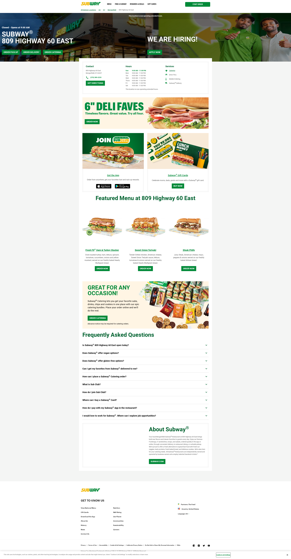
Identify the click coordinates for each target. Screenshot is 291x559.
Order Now (92, 121)
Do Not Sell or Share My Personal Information (159, 545)
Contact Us (85, 534)
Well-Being (117, 512)
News (83, 529)
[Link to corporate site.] (90, 497)
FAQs (178, 545)
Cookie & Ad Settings (117, 545)
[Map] (113, 445)
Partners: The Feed (188, 504)
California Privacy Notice (134, 545)
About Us (84, 521)
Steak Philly (189, 250)
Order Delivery (31, 52)
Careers (116, 529)
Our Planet (117, 517)
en (183, 514)
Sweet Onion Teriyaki (145, 250)
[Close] (287, 554)
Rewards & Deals (137, 4)
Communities (118, 521)
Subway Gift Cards (178, 175)
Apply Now (154, 52)
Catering (172, 70)
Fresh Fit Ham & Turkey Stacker (102, 250)
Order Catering (53, 52)
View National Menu (88, 508)
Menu (109, 4)
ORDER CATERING (97, 318)
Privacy (83, 545)
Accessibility (103, 545)
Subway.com (157, 461)
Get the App (113, 175)
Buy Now (177, 186)
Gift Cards (152, 4)
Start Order (198, 4)
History (84, 525)
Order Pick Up (11, 52)
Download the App (88, 517)
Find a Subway (121, 4)
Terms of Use (92, 545)
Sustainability (118, 525)
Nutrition (116, 508)
